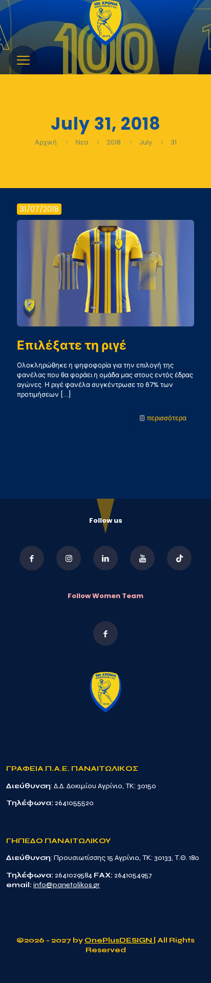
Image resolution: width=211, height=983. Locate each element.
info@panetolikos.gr (66, 884)
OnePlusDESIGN (119, 940)
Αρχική (46, 142)
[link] (105, 23)
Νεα (81, 142)
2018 (114, 142)
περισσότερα (166, 418)
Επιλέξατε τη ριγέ (71, 345)
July (145, 142)
